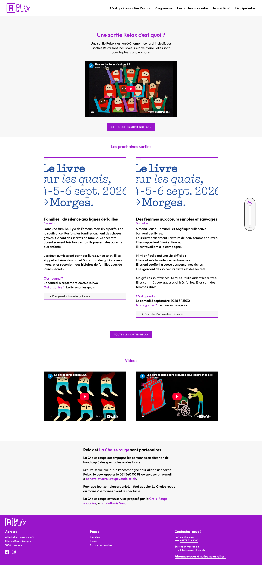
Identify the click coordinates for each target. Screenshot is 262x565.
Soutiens (95, 536)
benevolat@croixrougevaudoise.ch (111, 479)
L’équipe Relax (245, 8)
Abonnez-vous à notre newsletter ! (200, 556)
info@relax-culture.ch (192, 550)
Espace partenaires (101, 545)
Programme (163, 8)
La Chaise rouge (114, 449)
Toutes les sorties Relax (131, 334)
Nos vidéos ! (221, 8)
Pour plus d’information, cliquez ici (71, 296)
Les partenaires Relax (193, 8)
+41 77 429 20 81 (189, 540)
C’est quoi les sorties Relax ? (130, 8)
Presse (93, 541)
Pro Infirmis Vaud (114, 503)
